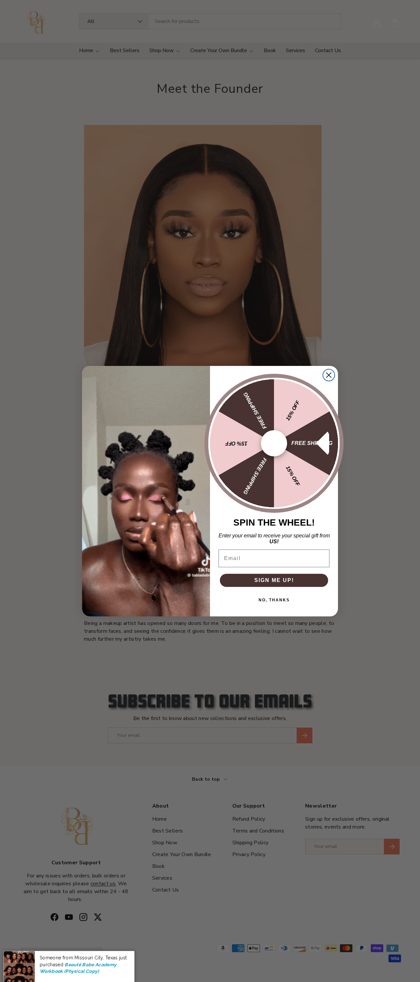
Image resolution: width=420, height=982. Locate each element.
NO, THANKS (274, 600)
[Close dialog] (329, 375)
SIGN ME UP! (274, 580)
